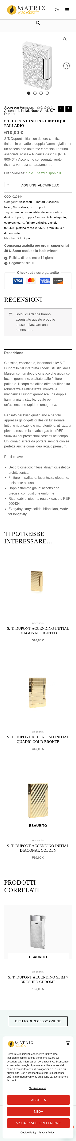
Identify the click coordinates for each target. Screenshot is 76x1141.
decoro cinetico (51, 212)
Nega (38, 1111)
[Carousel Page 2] (35, 93)
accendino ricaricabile (25, 212)
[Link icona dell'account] (57, 10)
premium (53, 228)
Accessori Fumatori (18, 107)
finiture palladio (36, 222)
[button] (68, 1044)
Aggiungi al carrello (40, 185)
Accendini (11, 111)
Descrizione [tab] (13, 353)
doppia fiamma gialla (39, 217)
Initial (25, 111)
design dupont (13, 217)
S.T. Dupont (37, 207)
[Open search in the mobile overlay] (38, 23)
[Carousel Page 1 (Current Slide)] (28, 93)
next (66, 66)
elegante (60, 217)
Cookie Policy (28, 1132)
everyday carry (14, 222)
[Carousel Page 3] (41, 93)
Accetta (38, 1100)
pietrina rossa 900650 (30, 228)
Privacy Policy (46, 1132)
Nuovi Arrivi (39, 111)
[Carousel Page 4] (47, 93)
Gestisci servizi (37, 1088)
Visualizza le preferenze (38, 1123)
